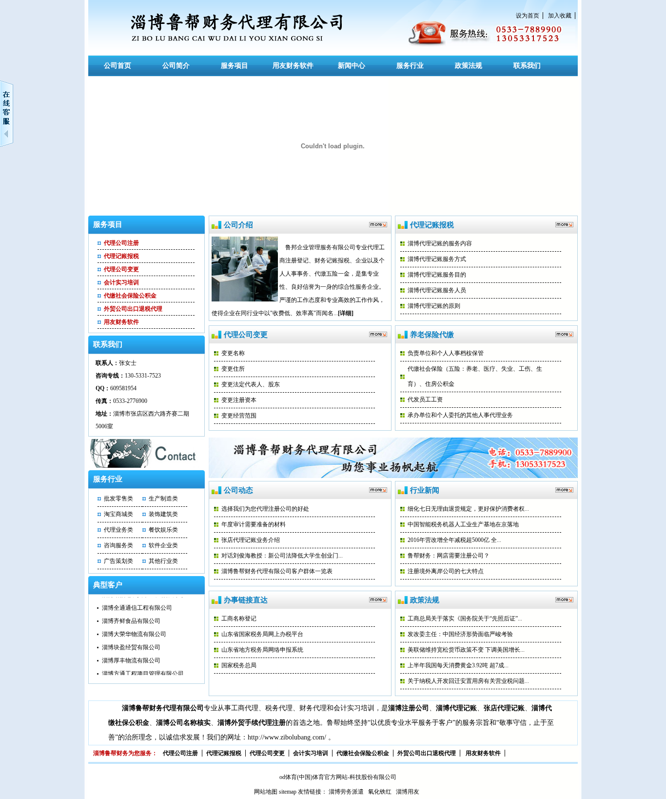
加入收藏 (559, 15)
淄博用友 (407, 791)
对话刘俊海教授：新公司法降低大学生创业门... (282, 555)
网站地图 (265, 791)
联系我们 (527, 65)
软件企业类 (163, 545)
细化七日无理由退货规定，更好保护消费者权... (468, 508)
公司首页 (117, 65)
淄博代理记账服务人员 (437, 290)
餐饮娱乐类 (163, 529)
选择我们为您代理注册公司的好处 (265, 508)
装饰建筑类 (163, 514)
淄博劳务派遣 (346, 791)
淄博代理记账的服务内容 (440, 243)
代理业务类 (118, 529)
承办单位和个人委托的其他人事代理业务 (460, 415)
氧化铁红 (380, 791)
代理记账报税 (121, 256)
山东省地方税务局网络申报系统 (262, 649)
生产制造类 (163, 498)
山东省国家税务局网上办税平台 (262, 634)
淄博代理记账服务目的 (437, 274)
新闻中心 (351, 65)
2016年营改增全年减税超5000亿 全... (454, 540)
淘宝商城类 (118, 514)
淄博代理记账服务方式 (437, 259)
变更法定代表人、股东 (250, 384)
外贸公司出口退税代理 (133, 308)
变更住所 (233, 368)
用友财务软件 (293, 65)
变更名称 (233, 353)
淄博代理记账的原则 (434, 305)
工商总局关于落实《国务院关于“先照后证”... (465, 618)
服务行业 (410, 65)
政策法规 (468, 65)
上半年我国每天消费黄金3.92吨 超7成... (458, 665)
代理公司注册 (121, 243)
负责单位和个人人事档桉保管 (446, 353)
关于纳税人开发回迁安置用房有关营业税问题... (468, 681)
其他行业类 (163, 561)
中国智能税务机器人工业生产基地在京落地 (463, 524)
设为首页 (527, 15)
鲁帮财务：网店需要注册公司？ (449, 555)
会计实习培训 (121, 282)
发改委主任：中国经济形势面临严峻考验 (460, 634)
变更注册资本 (238, 400)
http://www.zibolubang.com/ (287, 737)
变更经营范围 (238, 415)
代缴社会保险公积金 (130, 295)
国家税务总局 (238, 665)
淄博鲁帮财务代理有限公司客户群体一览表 (277, 571)
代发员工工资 (425, 399)
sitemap (287, 791)
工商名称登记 (238, 618)
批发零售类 (118, 498)
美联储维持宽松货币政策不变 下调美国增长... (466, 649)
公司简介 (176, 65)
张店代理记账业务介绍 (250, 540)
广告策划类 (118, 561)
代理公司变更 (121, 269)
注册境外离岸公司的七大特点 (446, 571)
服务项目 (234, 65)
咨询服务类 (118, 545)
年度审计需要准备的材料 (253, 524)
